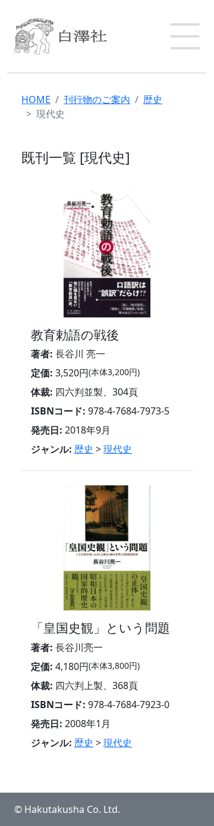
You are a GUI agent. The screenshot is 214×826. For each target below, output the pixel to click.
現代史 (117, 449)
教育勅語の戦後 (75, 334)
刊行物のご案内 (97, 99)
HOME (36, 99)
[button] (185, 36)
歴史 (152, 99)
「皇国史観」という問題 (100, 627)
